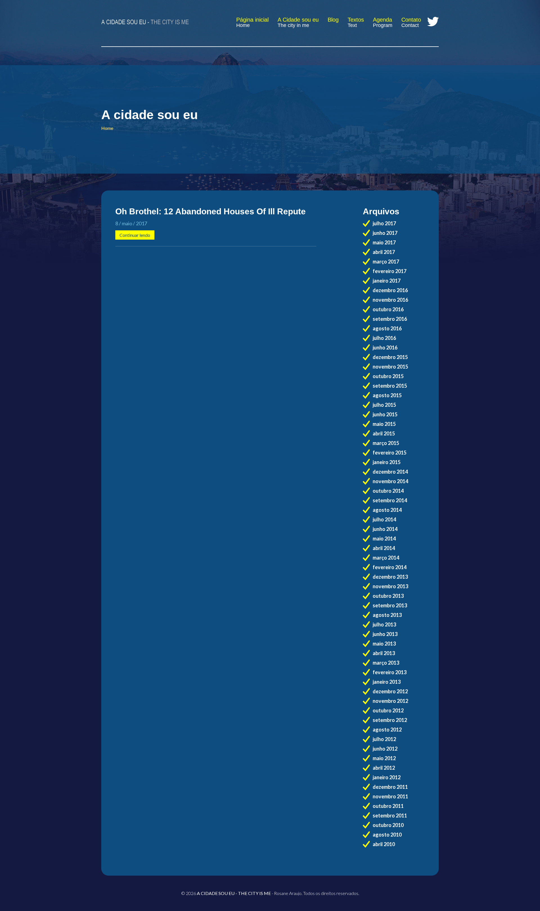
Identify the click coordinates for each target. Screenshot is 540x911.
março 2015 (386, 443)
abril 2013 (384, 653)
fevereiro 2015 (389, 452)
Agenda (382, 20)
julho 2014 (384, 519)
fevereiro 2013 (389, 672)
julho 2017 (384, 223)
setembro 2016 (390, 319)
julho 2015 (384, 405)
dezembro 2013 (390, 577)
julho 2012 (384, 739)
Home (243, 25)
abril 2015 (384, 433)
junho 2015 (385, 414)
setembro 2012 (390, 720)
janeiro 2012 (386, 777)
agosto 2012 (387, 729)
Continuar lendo (135, 235)
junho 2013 (385, 634)
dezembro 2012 (390, 691)
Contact (410, 25)
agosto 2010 (387, 835)
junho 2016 (385, 347)
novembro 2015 (390, 367)
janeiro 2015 (386, 462)
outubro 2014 (388, 491)
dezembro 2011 (390, 787)
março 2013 (386, 663)
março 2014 (386, 558)
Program (382, 25)
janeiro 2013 (386, 682)
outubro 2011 (388, 806)
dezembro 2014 (390, 472)
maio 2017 (384, 242)
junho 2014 (385, 529)
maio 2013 (384, 643)
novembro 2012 (390, 701)
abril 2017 (384, 252)
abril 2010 (384, 844)
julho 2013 (384, 624)
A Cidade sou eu (298, 20)
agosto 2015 (387, 395)
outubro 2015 (388, 376)
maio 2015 (384, 424)
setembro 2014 (390, 500)
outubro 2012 (388, 710)
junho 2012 (385, 749)
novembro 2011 (390, 796)
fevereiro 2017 (389, 271)
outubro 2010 (388, 825)
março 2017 (386, 261)
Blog (333, 20)
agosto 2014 (387, 510)
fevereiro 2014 (389, 567)
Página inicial (252, 20)
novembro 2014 (390, 481)
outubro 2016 (388, 309)
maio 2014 (384, 538)
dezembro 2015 (390, 357)
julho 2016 (384, 338)
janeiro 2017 (386, 281)
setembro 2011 (390, 815)
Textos (356, 20)
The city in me (293, 25)
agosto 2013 (387, 615)
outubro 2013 (388, 596)
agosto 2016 (387, 328)
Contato (411, 20)
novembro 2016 (390, 300)
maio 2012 (384, 758)
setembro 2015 (390, 386)
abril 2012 (384, 768)
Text (352, 25)
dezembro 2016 (390, 290)
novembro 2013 (390, 586)
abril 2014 (384, 548)
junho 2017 (385, 233)
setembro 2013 (390, 605)
